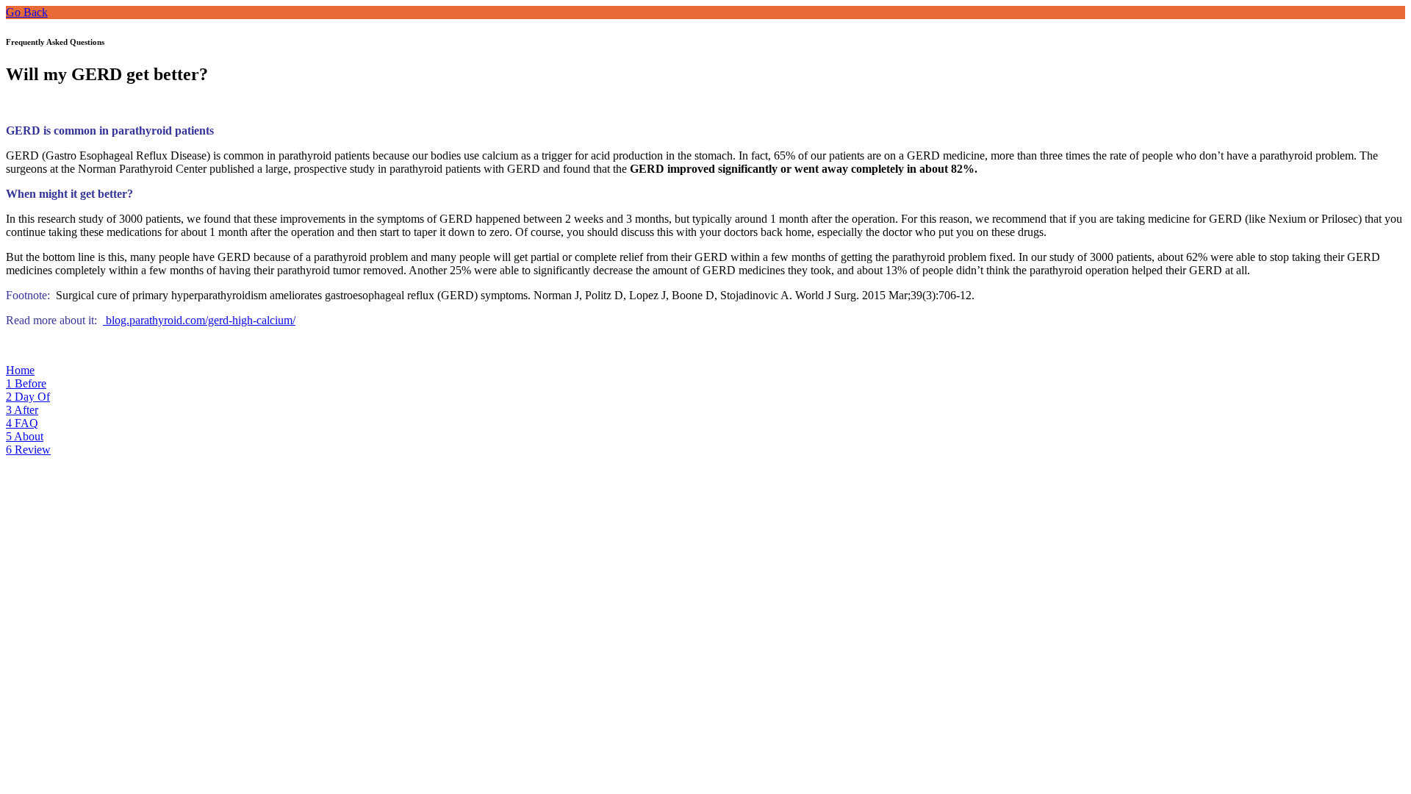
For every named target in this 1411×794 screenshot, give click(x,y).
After (22, 410)
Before (26, 383)
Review (28, 449)
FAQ (22, 423)
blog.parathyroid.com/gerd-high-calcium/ (199, 320)
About (24, 436)
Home (20, 370)
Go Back (27, 12)
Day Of (28, 396)
